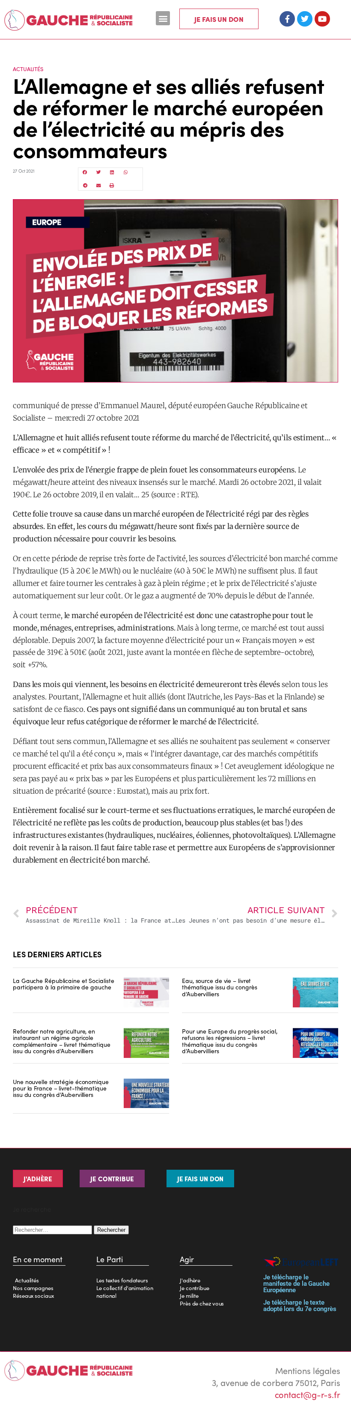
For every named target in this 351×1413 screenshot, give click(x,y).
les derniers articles (57, 954)
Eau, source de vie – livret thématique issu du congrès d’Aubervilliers (219, 987)
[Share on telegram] (85, 185)
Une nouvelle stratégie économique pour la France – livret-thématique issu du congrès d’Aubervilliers (61, 1088)
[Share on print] (112, 185)
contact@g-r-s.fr (307, 1394)
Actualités (28, 69)
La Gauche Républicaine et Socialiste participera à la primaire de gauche (63, 983)
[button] (163, 18)
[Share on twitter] (99, 172)
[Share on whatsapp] (126, 172)
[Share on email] (99, 185)
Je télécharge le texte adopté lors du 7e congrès (299, 1306)
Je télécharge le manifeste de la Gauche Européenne (296, 1283)
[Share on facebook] (85, 172)
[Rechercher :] (53, 1228)
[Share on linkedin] (112, 172)
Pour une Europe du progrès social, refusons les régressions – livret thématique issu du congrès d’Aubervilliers (229, 1041)
